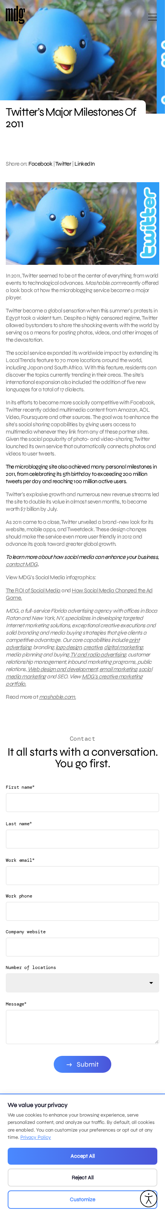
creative (92, 647)
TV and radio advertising (98, 654)
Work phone (19, 896)
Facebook (40, 163)
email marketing (118, 669)
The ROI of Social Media (33, 590)
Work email (20, 860)
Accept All (83, 1156)
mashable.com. (57, 696)
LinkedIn (84, 163)
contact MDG (22, 564)
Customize (82, 1199)
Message (16, 1004)
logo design (69, 647)
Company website (26, 932)
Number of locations (31, 967)
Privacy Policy (35, 1137)
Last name (19, 823)
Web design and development (62, 669)
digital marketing (123, 647)
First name (20, 787)
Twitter (63, 163)
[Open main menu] (152, 20)
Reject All (83, 1177)
